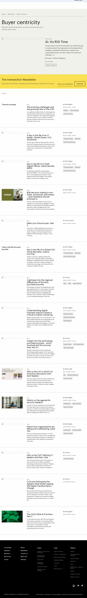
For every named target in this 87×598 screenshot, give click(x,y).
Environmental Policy (60, 557)
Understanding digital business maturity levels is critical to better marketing (40, 312)
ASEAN (72, 551)
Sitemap (23, 559)
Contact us (24, 553)
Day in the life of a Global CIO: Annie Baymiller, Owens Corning (41, 251)
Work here (24, 556)
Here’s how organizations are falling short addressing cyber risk (41, 428)
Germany (73, 561)
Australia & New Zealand (74, 555)
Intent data (40, 559)
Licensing (56, 563)
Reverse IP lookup (42, 566)
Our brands (7, 547)
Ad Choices (48, 594)
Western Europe (74, 577)
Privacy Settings (56, 594)
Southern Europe (75, 574)
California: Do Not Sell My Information (72, 594)
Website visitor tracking (41, 570)
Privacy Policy (40, 594)
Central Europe (74, 558)
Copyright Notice (58, 560)
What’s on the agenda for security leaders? (39, 401)
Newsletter (24, 550)
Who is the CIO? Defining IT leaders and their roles (40, 456)
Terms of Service (58, 551)
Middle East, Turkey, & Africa (76, 567)
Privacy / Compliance (60, 554)
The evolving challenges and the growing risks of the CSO (40, 108)
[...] (54, 55)
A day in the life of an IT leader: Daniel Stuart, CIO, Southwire (39, 137)
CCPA (55, 566)
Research (7, 553)
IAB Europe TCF (58, 568)
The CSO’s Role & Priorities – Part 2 (40, 515)
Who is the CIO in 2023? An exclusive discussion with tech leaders (40, 373)
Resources (7, 556)
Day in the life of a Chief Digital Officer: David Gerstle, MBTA (41, 166)
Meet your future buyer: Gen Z (40, 224)
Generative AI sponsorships (41, 556)
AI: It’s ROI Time (56, 41)
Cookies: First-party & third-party (43, 552)
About (23, 547)
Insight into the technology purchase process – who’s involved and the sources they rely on (40, 344)
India (71, 564)
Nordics (72, 571)
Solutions (7, 550)
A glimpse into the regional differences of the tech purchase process (40, 282)
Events (6, 559)
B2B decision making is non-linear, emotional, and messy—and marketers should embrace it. (40, 195)
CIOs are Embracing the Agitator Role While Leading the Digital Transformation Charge (40, 484)
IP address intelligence (40, 563)
